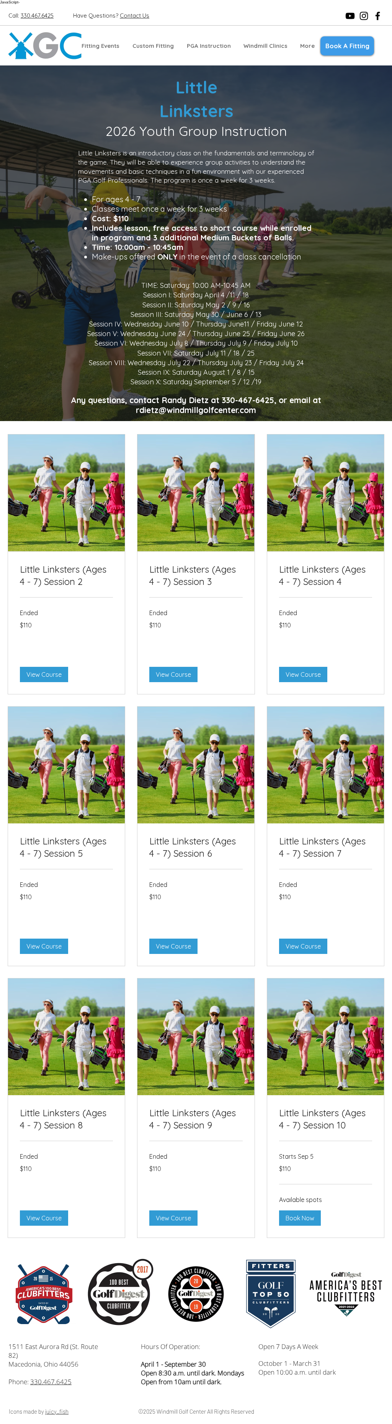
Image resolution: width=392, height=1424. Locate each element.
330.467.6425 (51, 1381)
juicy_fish (57, 1411)
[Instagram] (363, 15)
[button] (153, 46)
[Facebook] (377, 15)
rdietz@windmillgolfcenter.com (196, 410)
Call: (14, 15)
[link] (66, 575)
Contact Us (134, 15)
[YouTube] (350, 15)
